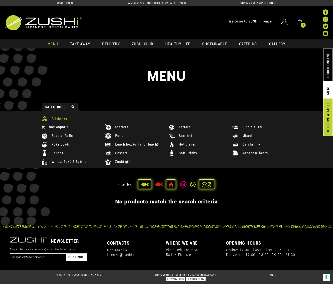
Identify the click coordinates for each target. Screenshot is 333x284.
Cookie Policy (197, 278)
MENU (53, 44)
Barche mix (251, 144)
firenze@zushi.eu (122, 255)
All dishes (59, 118)
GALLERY (277, 44)
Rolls (118, 136)
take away (80, 44)
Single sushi (251, 127)
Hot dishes (187, 144)
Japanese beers (254, 153)
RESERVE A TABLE (328, 117)
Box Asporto (58, 127)
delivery (111, 44)
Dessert (120, 153)
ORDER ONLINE (328, 65)
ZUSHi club (142, 44)
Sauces (56, 153)
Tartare (184, 127)
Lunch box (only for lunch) (136, 144)
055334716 (137, 3)
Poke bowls (60, 144)
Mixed (246, 136)
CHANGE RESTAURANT (253, 3)
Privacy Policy (177, 278)
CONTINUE (76, 257)
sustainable (214, 44)
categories (55, 107)
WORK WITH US (164, 275)
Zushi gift (122, 162)
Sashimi (185, 136)
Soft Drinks (187, 153)
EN (271, 3)
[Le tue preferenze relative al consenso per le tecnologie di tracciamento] (326, 277)
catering (248, 44)
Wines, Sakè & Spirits (68, 162)
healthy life (177, 44)
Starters (121, 127)
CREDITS (181, 275)
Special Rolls (61, 136)
